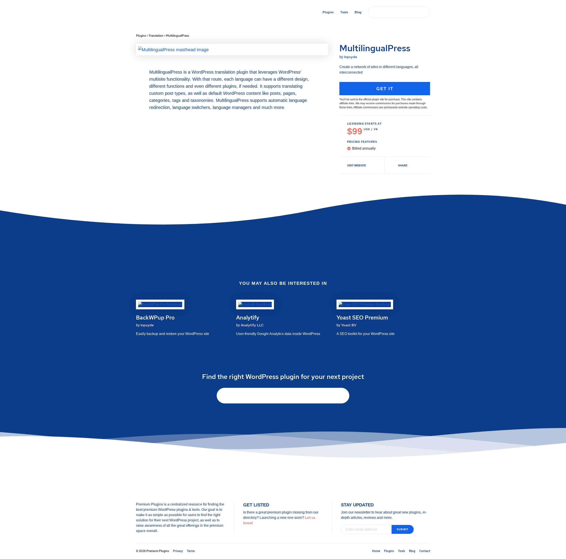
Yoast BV (348, 325)
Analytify (247, 317)
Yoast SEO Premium (362, 317)
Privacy (178, 551)
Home (376, 551)
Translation (156, 36)
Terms (191, 551)
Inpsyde (350, 57)
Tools (344, 12)
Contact (424, 551)
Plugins (328, 12)
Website (356, 165)
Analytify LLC (252, 325)
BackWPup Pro (155, 317)
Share (402, 165)
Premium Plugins (167, 12)
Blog (358, 12)
